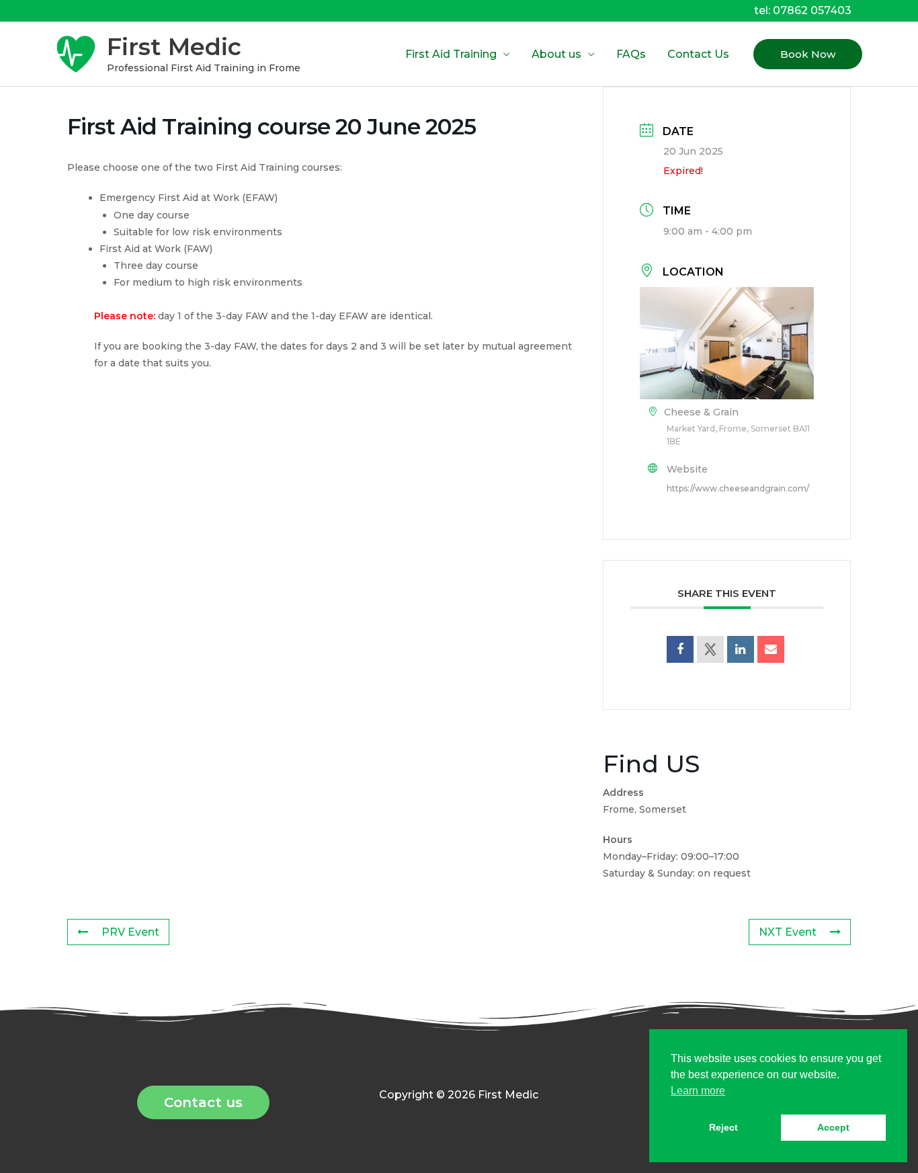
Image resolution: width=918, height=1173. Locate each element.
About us (556, 54)
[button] (807, 54)
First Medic (174, 46)
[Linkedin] (740, 649)
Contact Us (698, 54)
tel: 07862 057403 (802, 10)
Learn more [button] (698, 1090)
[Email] (770, 649)
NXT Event (788, 932)
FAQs (631, 54)
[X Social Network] (710, 649)
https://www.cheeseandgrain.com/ (738, 488)
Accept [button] (833, 1127)
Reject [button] (723, 1127)
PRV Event (130, 932)
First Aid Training (451, 54)
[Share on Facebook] (680, 649)
